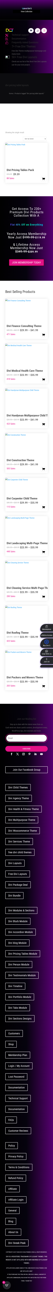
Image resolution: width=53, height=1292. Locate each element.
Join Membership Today (26, 262)
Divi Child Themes (18, 787)
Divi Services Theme (19, 841)
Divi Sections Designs (20, 1018)
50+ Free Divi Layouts (24, 57)
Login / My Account (18, 1065)
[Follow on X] (17, 754)
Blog (10, 1221)
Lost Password (16, 1076)
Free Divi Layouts (17, 874)
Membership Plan (17, 1055)
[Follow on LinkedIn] (35, 754)
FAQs (11, 1120)
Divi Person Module (18, 964)
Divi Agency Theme (18, 798)
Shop (11, 1044)
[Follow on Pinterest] (29, 754)
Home (11, 93)
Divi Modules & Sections (21, 910)
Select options (43, 334)
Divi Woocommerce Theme (22, 830)
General (12, 1210)
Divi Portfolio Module (19, 997)
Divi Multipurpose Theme (21, 820)
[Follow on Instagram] (23, 754)
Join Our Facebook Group (26, 769)
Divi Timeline (15, 986)
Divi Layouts (15, 863)
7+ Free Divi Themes (24, 46)
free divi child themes (20, 852)
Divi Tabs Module (17, 1007)
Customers (14, 1033)
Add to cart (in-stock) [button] (43, 179)
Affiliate (12, 1188)
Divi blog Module (17, 943)
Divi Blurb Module (17, 921)
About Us (13, 1232)
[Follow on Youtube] (41, 754)
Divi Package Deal (18, 884)
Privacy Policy (15, 1156)
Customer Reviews (18, 1130)
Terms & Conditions (18, 1167)
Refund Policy (15, 1178)
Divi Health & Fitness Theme (23, 809)
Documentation (19, 38)
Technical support (20, 34)
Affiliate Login (16, 1199)
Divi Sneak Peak (17, 1243)
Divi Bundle (14, 895)
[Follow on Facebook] (11, 754)
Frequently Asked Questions (25, 42)
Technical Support (18, 1098)
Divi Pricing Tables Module (22, 953)
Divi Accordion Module (20, 932)
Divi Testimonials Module (22, 975)
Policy (11, 1145)
